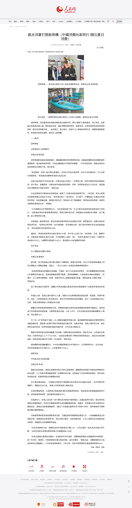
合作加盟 (64, 479)
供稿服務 (72, 479)
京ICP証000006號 (92, 493)
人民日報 (31, 471)
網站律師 (94, 479)
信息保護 (102, 479)
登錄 (120, 21)
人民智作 (84, 471)
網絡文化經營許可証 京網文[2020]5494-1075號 (53, 493)
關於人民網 (34, 479)
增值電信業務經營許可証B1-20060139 (63, 490)
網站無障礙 (97, 21)
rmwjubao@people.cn (90, 486)
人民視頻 (74, 471)
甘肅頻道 (17, 26)
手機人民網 (52, 471)
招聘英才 (49, 479)
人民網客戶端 (88, 21)
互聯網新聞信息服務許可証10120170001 (40, 490)
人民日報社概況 (24, 479)
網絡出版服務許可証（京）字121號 (76, 493)
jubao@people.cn (83, 483)
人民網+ (41, 471)
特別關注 (24, 26)
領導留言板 (63, 471)
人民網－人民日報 (75, 45)
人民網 (11, 26)
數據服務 (79, 479)
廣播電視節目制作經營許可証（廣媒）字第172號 (89, 490)
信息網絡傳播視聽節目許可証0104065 (28, 493)
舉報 (103, 21)
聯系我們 (109, 479)
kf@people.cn (49, 486)
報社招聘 (42, 479)
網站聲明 (87, 479)
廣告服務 (57, 479)
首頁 (10, 21)
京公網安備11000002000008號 (106, 493)
